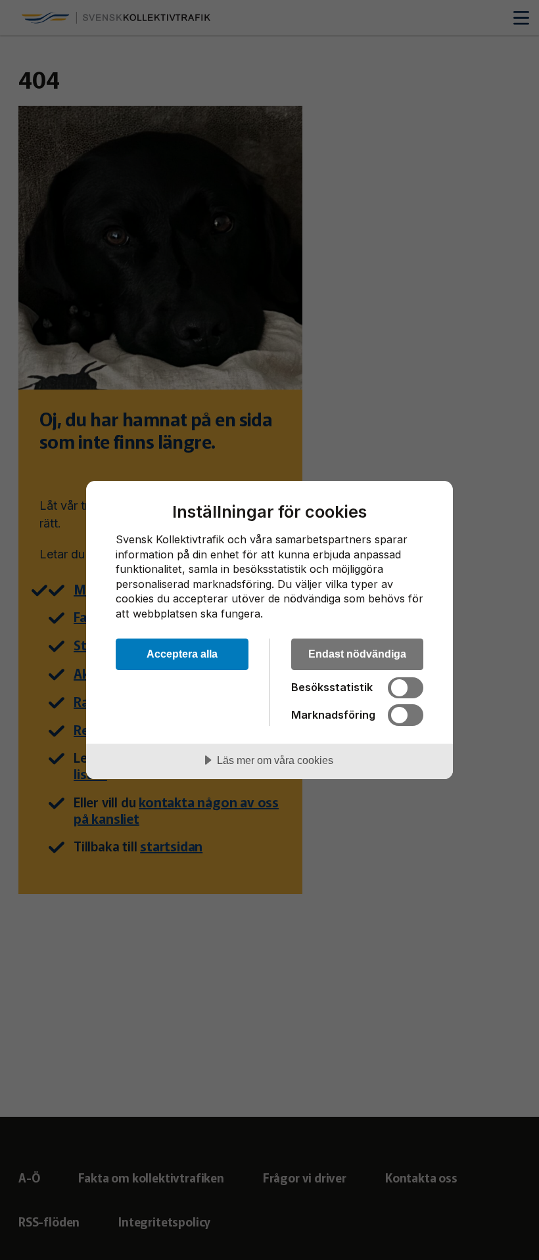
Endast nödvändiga (357, 654)
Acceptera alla (182, 654)
